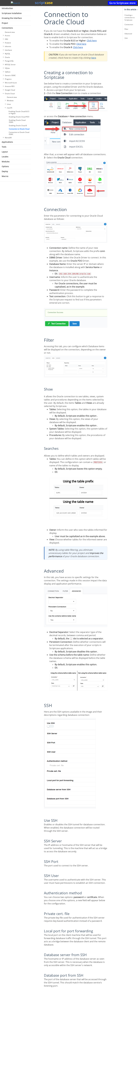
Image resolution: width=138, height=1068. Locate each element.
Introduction (7, 8)
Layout (5, 151)
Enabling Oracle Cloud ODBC (17, 121)
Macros (5, 176)
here (93, 57)
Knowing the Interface (12, 18)
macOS (9, 108)
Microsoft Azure (11, 83)
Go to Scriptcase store (122, 3)
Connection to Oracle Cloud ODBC (19, 133)
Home (37, 6)
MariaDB (8, 137)
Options (5, 166)
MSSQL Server (10, 64)
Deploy (5, 171)
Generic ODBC (10, 75)
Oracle (7, 57)
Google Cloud (10, 90)
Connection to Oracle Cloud (19, 129)
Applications (7, 142)
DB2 (6, 39)
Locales (5, 156)
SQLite (7, 68)
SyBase (7, 72)
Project (5, 23)
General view (10, 32)
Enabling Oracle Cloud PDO (19, 117)
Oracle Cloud (10, 93)
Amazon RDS (10, 86)
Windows (10, 100)
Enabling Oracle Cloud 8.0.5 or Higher (19, 112)
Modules (6, 161)
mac (86, 6)
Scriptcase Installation (12, 13)
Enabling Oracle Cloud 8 (18, 125)
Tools (4, 146)
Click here (92, 40)
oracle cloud (74, 6)
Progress (8, 79)
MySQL (7, 54)
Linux (9, 104)
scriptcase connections (54, 6)
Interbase (8, 50)
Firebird (8, 43)
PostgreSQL (9, 61)
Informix (8, 46)
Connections (7, 28)
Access (7, 35)
